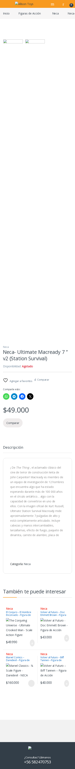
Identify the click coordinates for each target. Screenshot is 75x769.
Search (53, 4)
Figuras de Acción (29, 13)
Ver (31, 683)
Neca (55, 13)
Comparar (43, 379)
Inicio (6, 13)
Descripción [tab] (13, 447)
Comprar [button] (28, 643)
